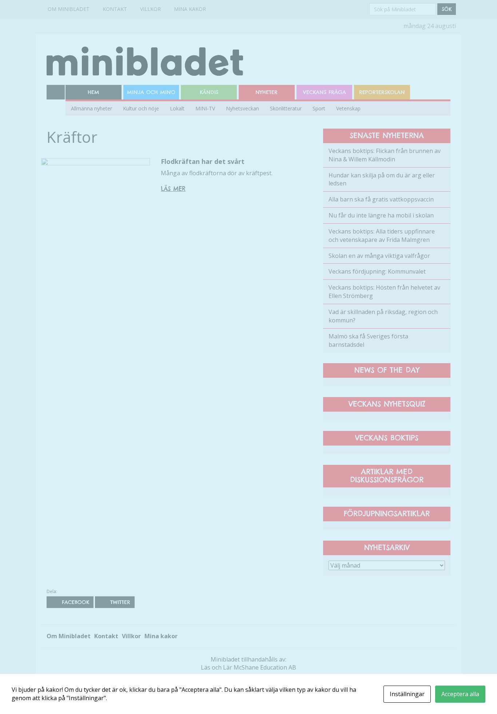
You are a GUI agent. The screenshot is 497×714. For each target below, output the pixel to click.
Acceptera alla (460, 694)
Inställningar (407, 694)
